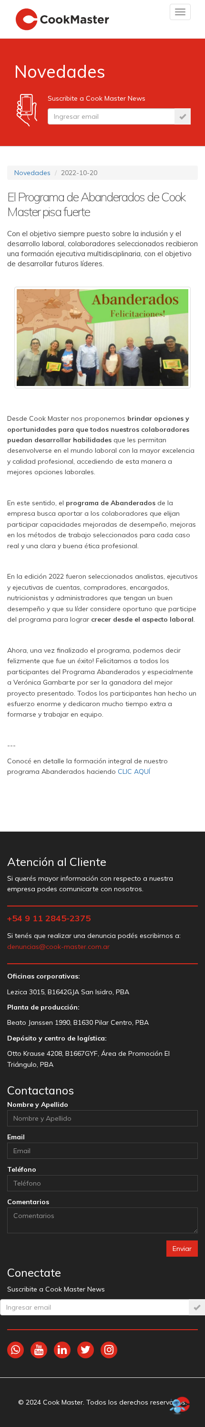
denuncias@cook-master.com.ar (58, 946)
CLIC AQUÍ (134, 771)
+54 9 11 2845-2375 (49, 918)
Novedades (32, 172)
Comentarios (28, 1201)
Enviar (182, 1248)
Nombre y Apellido (37, 1104)
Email (16, 1137)
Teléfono (21, 1169)
